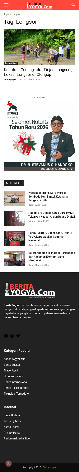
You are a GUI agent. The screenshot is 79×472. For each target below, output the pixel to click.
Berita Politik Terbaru (16, 387)
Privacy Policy (12, 432)
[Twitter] (18, 337)
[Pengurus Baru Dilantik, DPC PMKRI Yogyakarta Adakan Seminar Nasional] (14, 238)
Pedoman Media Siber (17, 438)
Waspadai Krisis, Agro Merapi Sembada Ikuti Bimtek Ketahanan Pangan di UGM (48, 196)
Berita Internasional (15, 382)
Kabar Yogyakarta (15, 358)
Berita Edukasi (12, 364)
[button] (6, 5)
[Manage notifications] (8, 463)
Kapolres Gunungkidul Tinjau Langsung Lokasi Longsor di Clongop (38, 72)
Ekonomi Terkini (13, 376)
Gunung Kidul (11, 63)
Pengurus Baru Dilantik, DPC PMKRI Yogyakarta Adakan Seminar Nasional (50, 236)
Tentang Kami (12, 421)
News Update (12, 415)
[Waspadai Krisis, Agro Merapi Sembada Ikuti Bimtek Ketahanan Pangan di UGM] (14, 198)
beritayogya (10, 79)
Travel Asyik (11, 370)
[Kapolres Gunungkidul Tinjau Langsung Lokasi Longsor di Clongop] (39, 47)
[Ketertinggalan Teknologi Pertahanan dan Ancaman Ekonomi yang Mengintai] (14, 258)
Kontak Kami (11, 426)
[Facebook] (6, 337)
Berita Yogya (49, 467)
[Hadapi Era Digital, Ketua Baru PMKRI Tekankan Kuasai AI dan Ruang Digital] (14, 218)
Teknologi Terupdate (16, 393)
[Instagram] (12, 337)
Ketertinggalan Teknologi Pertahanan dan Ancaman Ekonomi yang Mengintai (51, 256)
